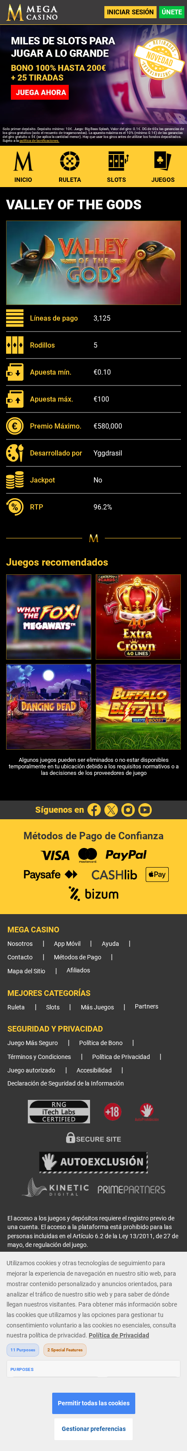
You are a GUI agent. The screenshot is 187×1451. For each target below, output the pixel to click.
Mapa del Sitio (26, 971)
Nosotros (20, 944)
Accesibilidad (94, 1070)
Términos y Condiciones (39, 1057)
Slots (116, 179)
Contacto (20, 957)
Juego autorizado (31, 1070)
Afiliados (78, 970)
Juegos (163, 179)
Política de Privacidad (121, 1057)
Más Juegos (97, 1007)
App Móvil (67, 944)
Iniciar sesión (130, 12)
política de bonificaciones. (39, 141)
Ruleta (70, 179)
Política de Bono (101, 1043)
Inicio (23, 179)
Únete (172, 12)
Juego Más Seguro (32, 1043)
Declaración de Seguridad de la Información (65, 1083)
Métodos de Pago (77, 957)
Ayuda (110, 944)
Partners (146, 1006)
